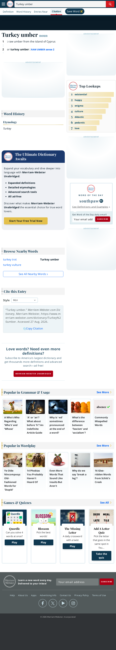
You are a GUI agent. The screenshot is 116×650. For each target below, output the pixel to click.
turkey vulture (12, 265)
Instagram (73, 603)
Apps (34, 595)
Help (12, 595)
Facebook (42, 603)
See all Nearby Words (32, 274)
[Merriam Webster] (91, 189)
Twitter (53, 603)
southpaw (89, 200)
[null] (101, 201)
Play (14, 542)
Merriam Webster (9, 581)
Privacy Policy (82, 595)
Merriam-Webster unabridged (33, 373)
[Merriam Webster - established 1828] (10, 4)
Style (6, 300)
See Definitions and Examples (90, 206)
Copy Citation (34, 328)
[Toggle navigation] (3, 4)
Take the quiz (101, 555)
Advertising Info (48, 595)
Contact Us (66, 595)
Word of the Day (91, 195)
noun (43, 35)
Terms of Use (99, 595)
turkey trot (10, 259)
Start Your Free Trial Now (25, 220)
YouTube (63, 603)
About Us (23, 595)
